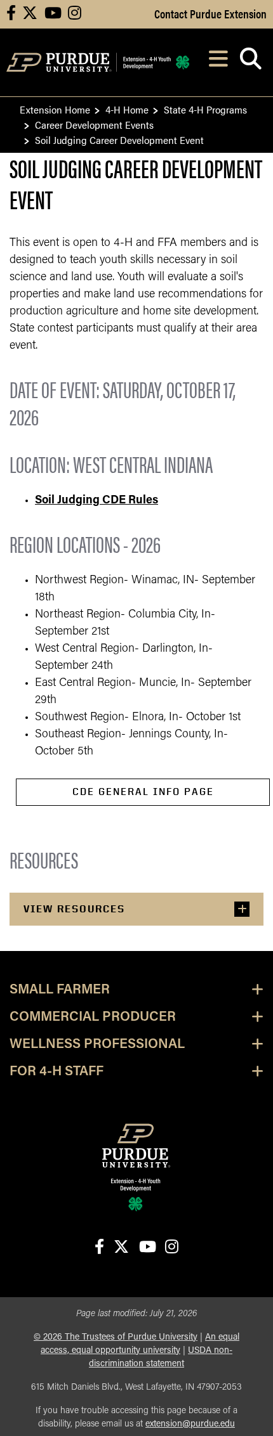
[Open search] (250, 62)
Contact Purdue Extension (210, 13)
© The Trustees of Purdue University (115, 1337)
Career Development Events (94, 124)
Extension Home (55, 109)
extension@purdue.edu (190, 1424)
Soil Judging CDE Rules (96, 501)
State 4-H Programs (205, 109)
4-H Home (127, 109)
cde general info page (143, 792)
